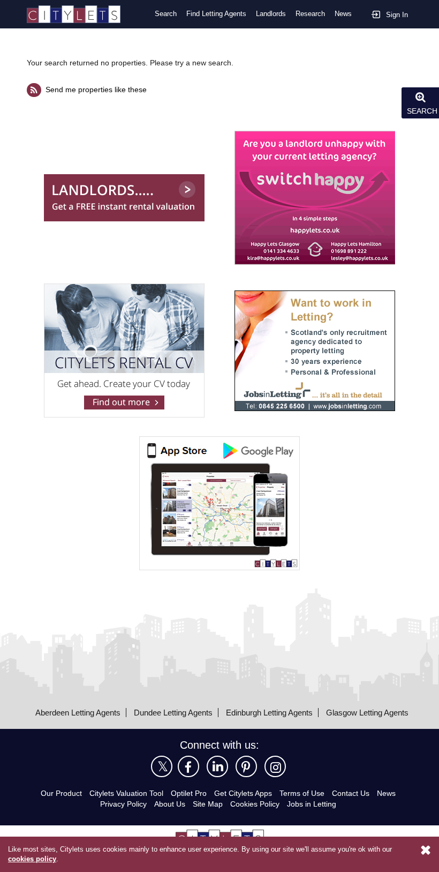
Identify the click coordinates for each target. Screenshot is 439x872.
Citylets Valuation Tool (126, 793)
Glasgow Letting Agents (367, 712)
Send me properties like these (96, 89)
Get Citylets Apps (243, 793)
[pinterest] (246, 766)
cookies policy (32, 859)
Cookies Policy (254, 804)
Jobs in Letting (311, 804)
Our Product (61, 793)
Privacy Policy (123, 804)
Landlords (271, 14)
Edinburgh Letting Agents (269, 712)
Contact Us (350, 793)
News (343, 14)
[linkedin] (217, 766)
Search (166, 14)
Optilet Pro (189, 793)
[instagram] (275, 766)
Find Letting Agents (216, 14)
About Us (169, 804)
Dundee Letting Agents (173, 712)
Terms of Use (301, 793)
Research (310, 14)
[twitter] (161, 766)
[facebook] (188, 766)
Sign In (397, 15)
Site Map (208, 804)
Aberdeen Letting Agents (77, 712)
